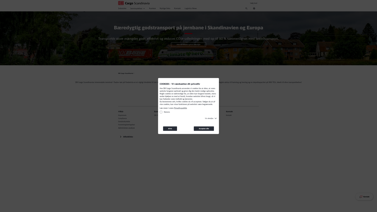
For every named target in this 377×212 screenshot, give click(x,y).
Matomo (166, 112)
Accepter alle (204, 129)
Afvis (170, 129)
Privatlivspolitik (180, 108)
